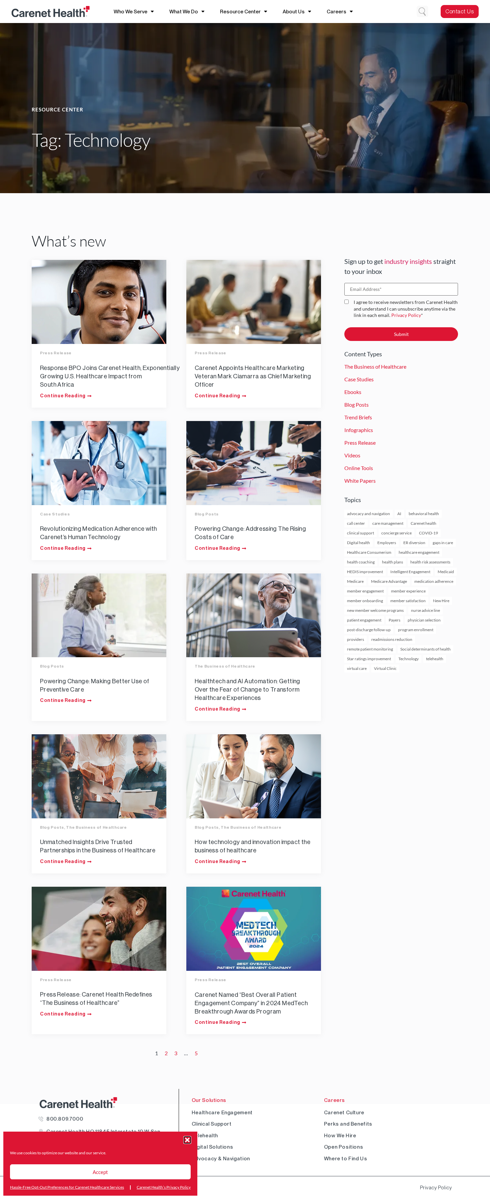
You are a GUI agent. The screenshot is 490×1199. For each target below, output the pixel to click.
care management (387, 523)
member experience (408, 590)
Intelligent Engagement (410, 571)
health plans (392, 561)
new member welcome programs (375, 610)
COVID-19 (428, 532)
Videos (352, 455)
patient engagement (364, 620)
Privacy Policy (406, 315)
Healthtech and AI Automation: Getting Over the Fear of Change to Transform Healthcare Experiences (247, 689)
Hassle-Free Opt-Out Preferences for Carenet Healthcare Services (67, 1187)
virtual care (357, 668)
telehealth (434, 658)
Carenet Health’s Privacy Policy (164, 1187)
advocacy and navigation (368, 513)
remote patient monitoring (370, 649)
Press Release (56, 353)
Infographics (358, 430)
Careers (336, 11)
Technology (408, 658)
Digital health (358, 542)
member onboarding (365, 600)
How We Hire (340, 1135)
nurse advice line (425, 610)
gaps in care (443, 542)
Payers (394, 620)
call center (356, 523)
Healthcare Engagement (222, 1112)
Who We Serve (130, 11)
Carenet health (423, 523)
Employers (386, 542)
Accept (100, 1172)
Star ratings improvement (369, 658)
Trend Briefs (358, 417)
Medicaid (446, 571)
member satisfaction (408, 600)
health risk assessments (430, 561)
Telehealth (205, 1135)
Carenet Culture (344, 1112)
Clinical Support (212, 1124)
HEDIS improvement (365, 571)
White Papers (360, 480)
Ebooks (352, 392)
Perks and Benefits (348, 1124)
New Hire (441, 600)
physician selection (424, 620)
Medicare (355, 581)
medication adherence (433, 581)
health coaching (361, 561)
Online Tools (358, 468)
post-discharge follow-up (369, 629)
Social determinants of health (425, 649)
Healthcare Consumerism (369, 552)
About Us (294, 11)
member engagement (365, 590)
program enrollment (415, 629)
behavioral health (424, 513)
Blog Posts (207, 514)
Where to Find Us (345, 1158)
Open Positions (343, 1147)
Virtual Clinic (385, 668)
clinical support (360, 532)
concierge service (396, 532)
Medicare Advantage (389, 581)
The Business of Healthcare (225, 666)
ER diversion (414, 542)
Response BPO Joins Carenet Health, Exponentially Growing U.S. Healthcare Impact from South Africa (110, 376)
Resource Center (240, 11)
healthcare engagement (419, 552)
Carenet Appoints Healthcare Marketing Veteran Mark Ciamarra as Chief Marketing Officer (253, 376)
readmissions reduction (391, 639)
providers (355, 639)
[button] (187, 1140)
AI (399, 513)
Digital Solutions (212, 1147)
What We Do (183, 11)
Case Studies (55, 514)
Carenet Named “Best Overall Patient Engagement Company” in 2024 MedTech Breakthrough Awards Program (251, 1003)
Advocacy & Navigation (221, 1158)
